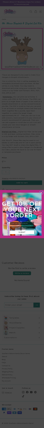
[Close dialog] (41, 192)
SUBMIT (22, 232)
